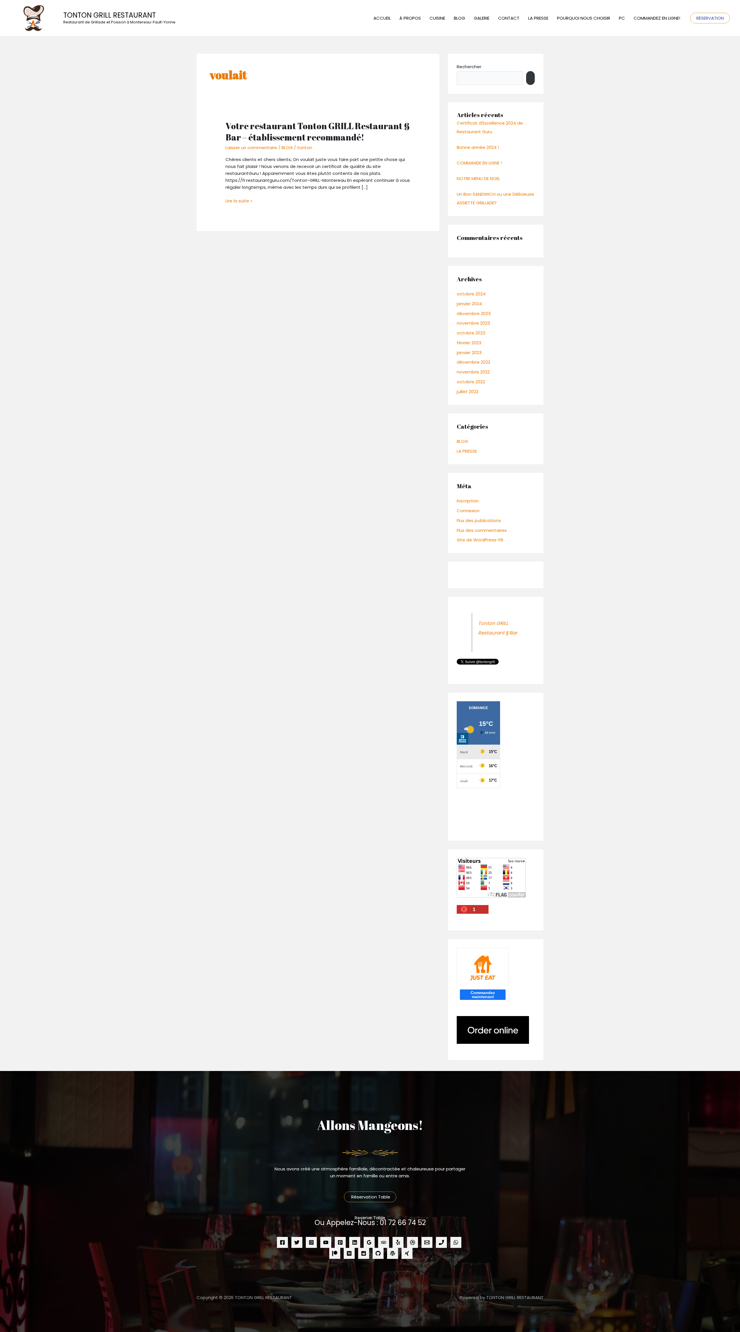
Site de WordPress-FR (480, 540)
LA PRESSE (538, 18)
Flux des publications (479, 520)
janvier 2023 (469, 352)
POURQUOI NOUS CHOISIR (583, 18)
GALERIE (481, 18)
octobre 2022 (471, 382)
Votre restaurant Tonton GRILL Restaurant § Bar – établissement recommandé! (317, 131)
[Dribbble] (412, 1242)
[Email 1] (426, 1242)
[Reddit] (363, 1253)
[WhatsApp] (455, 1242)
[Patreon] (334, 1253)
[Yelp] (398, 1242)
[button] (710, 18)
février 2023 (469, 343)
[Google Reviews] (369, 1242)
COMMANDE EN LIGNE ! (479, 163)
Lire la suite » (238, 200)
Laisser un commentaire (251, 148)
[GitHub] (378, 1253)
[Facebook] (282, 1242)
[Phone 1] (441, 1242)
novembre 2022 (473, 372)
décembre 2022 (473, 362)
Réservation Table (370, 1197)
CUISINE (437, 18)
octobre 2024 (471, 294)
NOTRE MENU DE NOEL (478, 178)
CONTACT (508, 18)
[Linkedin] (354, 1242)
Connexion (468, 511)
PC (622, 18)
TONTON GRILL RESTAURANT (109, 15)
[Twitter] (296, 1242)
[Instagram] (311, 1242)
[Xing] (407, 1253)
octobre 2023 (471, 333)
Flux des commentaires (482, 530)
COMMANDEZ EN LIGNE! (657, 18)
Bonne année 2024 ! (478, 147)
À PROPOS (410, 18)
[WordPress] (392, 1253)
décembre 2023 (474, 313)
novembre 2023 (473, 323)
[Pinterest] (340, 1242)
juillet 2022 (467, 391)
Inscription (468, 501)
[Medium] (349, 1253)
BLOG (459, 18)
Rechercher (469, 67)
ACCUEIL (382, 18)
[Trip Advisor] (383, 1242)
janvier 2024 (469, 304)
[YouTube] (325, 1242)
